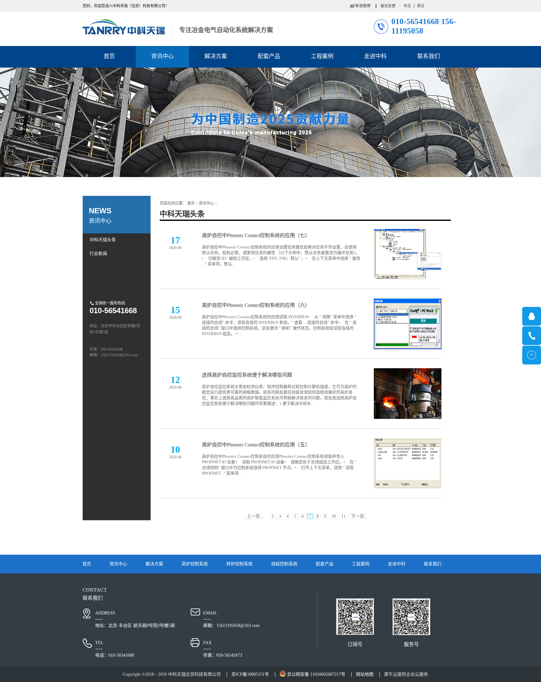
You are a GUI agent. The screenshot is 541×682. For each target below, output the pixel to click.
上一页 (253, 516)
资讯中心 (206, 203)
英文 (421, 6)
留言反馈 (387, 6)
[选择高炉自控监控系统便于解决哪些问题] (407, 372)
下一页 (357, 516)
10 (334, 516)
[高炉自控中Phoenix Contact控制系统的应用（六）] (407, 302)
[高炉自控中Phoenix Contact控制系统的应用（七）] (407, 232)
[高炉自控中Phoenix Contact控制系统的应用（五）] (407, 442)
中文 (407, 6)
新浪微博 (362, 6)
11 (343, 516)
